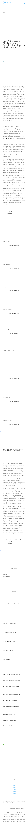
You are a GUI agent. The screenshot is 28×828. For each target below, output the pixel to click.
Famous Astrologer (10, 491)
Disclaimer (5, 808)
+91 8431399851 (9, 12)
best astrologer (9, 138)
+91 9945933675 (14, 804)
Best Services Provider (19, 802)
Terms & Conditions (16, 810)
